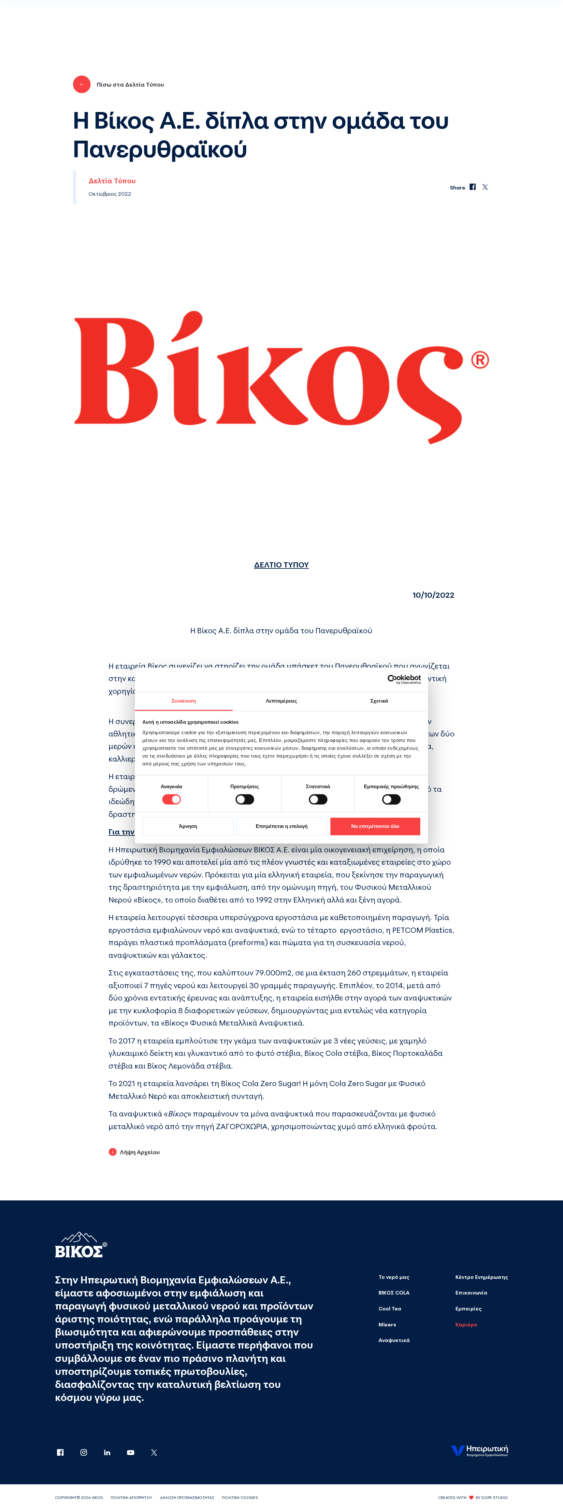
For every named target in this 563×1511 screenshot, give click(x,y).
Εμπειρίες (468, 1308)
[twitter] (154, 1453)
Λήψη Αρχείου (140, 1151)
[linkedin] (113, 1453)
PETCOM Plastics (422, 929)
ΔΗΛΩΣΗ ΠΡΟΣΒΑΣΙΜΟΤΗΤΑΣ (187, 1497)
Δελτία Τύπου (112, 180)
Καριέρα (466, 1324)
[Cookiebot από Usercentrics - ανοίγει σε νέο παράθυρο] (392, 679)
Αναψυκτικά (394, 1340)
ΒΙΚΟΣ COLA (394, 1292)
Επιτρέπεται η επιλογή (282, 826)
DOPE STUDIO (495, 1497)
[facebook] (67, 1453)
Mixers (387, 1324)
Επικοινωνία (471, 1292)
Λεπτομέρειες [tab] (281, 701)
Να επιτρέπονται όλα (375, 826)
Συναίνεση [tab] (184, 701)
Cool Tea (390, 1308)
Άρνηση (188, 826)
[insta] (90, 1453)
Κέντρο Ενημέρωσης (481, 1277)
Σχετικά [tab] (379, 701)
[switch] (245, 799)
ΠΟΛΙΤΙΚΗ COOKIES (240, 1497)
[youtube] (137, 1453)
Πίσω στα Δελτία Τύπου (130, 84)
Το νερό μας (394, 1277)
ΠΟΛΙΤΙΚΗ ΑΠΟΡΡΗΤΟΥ (131, 1497)
